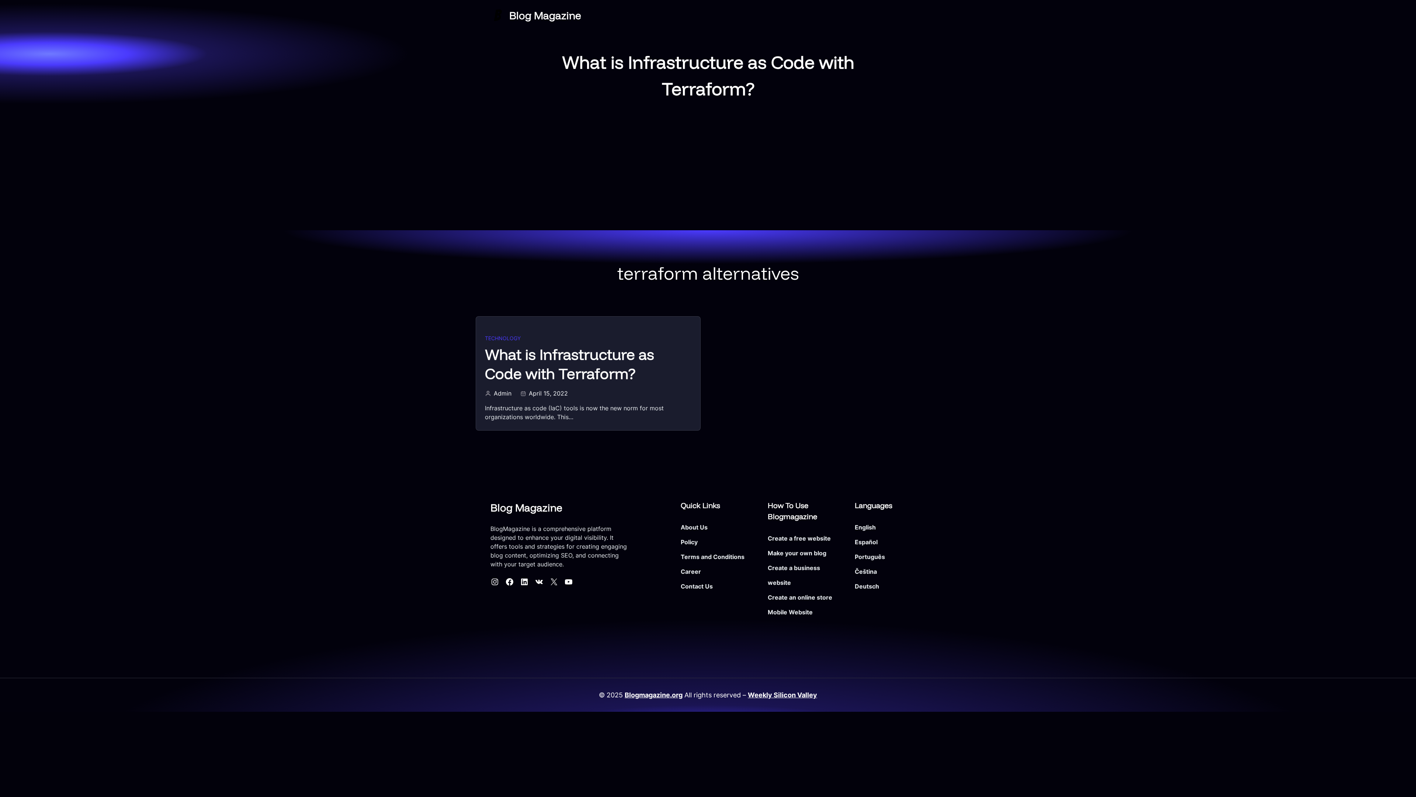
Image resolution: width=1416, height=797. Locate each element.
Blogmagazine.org (654, 695)
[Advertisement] (708, 175)
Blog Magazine (545, 15)
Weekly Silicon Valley (782, 695)
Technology (503, 338)
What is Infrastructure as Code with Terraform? (569, 364)
